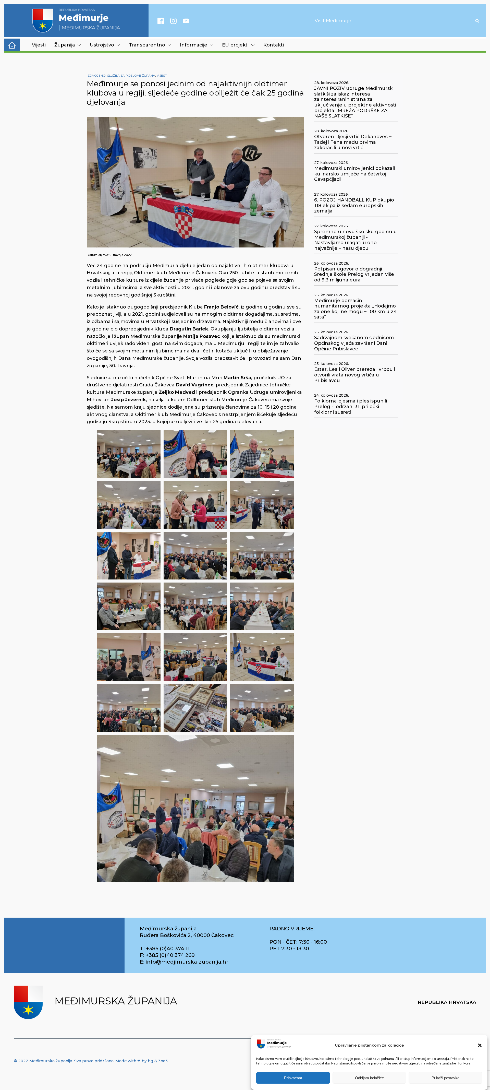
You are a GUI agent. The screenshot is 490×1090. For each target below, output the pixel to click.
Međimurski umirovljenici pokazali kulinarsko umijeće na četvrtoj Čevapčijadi (354, 174)
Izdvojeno (96, 75)
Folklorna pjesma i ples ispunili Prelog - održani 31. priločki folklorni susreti (350, 406)
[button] (479, 1045)
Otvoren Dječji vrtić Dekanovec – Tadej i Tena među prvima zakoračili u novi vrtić (352, 142)
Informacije (193, 45)
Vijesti (39, 45)
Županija (64, 45)
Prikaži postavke (445, 1078)
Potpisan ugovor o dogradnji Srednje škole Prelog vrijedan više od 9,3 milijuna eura (354, 274)
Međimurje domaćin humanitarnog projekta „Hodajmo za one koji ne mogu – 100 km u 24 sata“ (355, 309)
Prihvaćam (293, 1078)
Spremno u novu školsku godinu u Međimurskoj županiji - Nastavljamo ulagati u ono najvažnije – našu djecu (355, 240)
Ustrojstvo (102, 45)
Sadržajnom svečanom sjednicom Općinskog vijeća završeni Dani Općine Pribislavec (354, 343)
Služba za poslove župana (131, 75)
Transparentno (147, 45)
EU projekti (235, 45)
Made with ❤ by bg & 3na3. (141, 1060)
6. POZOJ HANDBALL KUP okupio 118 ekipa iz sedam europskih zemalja (354, 205)
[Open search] (477, 20)
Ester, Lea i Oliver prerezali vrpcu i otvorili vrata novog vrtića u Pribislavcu (354, 375)
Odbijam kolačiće (369, 1078)
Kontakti (273, 45)
